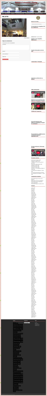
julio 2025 (32, 199)
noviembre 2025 (33, 195)
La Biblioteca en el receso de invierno (36, 162)
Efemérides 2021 (18, 341)
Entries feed (36, 323)
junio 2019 (32, 262)
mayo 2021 (33, 241)
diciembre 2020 (33, 245)
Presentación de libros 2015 (16, 372)
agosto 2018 (33, 271)
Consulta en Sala (41, 183)
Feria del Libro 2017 (17, 351)
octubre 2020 (33, 247)
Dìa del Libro (15, 332)
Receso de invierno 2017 (16, 385)
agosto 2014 (33, 316)
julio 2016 (32, 295)
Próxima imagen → (27, 37)
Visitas (14, 391)
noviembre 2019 (33, 257)
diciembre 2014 (33, 312)
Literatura (15, 356)
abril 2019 (32, 264)
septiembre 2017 (33, 282)
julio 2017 (32, 284)
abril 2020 (32, 253)
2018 (14, 323)
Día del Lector (33, 160)
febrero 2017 (33, 289)
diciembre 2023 (33, 213)
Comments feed (37, 324)
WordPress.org (37, 325)
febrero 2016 (33, 300)
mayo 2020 (33, 252)
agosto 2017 (33, 283)
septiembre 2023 (33, 216)
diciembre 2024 (33, 205)
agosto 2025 (33, 198)
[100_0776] (14, 36)
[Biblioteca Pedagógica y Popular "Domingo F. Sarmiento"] (23, 11)
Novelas (14, 369)
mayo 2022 (33, 229)
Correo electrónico (5, 53)
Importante (33, 161)
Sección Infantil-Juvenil (29, 13)
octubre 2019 (33, 258)
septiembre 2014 (33, 315)
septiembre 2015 (33, 304)
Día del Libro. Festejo (34, 164)
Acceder (36, 322)
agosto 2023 (33, 217)
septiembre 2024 (33, 207)
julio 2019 (32, 261)
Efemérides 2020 (18, 339)
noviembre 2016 (33, 291)
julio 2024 (32, 209)
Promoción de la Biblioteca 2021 (20, 382)
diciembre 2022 (33, 222)
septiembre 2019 (33, 259)
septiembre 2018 (33, 270)
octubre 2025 (33, 196)
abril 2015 (32, 309)
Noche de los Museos (19, 359)
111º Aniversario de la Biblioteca (36, 170)
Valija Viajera (20, 390)
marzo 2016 (33, 299)
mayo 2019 (33, 263)
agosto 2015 (33, 305)
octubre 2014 (33, 314)
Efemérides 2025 (17, 346)
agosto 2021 (33, 238)
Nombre (3, 51)
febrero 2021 (33, 244)
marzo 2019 (33, 265)
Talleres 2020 (15, 390)
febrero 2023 (33, 221)
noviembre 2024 (33, 206)
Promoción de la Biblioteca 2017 (20, 376)
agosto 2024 (33, 208)
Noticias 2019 (16, 361)
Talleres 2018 (15, 388)
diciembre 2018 (33, 267)
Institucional (7, 13)
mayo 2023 (33, 220)
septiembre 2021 (33, 237)
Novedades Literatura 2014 (17, 368)
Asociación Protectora (20, 13)
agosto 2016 (33, 294)
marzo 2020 (33, 254)
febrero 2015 (33, 311)
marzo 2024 (33, 211)
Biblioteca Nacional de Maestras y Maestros (20, 326)
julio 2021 (32, 239)
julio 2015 (32, 306)
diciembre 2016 (33, 290)
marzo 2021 (33, 243)
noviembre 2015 (33, 302)
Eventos (14, 349)
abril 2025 (32, 202)
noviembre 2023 (33, 214)
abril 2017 (32, 287)
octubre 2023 (33, 215)
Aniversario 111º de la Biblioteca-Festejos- (37, 168)
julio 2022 (32, 227)
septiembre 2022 (33, 225)
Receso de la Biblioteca (39, 180)
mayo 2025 (33, 201)
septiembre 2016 (33, 293)
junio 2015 (32, 307)
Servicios (12, 13)
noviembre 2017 (33, 280)
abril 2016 (32, 298)
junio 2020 (32, 251)
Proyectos (15, 384)
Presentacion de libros (18, 371)
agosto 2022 (33, 226)
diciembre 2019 (33, 256)
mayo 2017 (33, 286)
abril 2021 (32, 242)
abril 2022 (32, 230)
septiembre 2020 (33, 248)
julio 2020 (32, 250)
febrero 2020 (33, 255)
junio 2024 (32, 210)
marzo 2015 (33, 310)
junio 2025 (32, 200)
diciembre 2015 (33, 301)
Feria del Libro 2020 (15, 353)
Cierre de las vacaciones (17, 330)
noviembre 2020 (33, 246)
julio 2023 (32, 218)
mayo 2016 (33, 297)
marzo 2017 (33, 288)
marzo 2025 (33, 203)
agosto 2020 (33, 249)
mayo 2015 (33, 308)
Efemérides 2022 (16, 343)
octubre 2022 (33, 224)
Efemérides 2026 (16, 348)
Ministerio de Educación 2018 (17, 357)
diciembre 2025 (33, 194)
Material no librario (39, 13)
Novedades (15, 365)
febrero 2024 (33, 212)
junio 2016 (32, 296)
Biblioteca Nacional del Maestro (21, 325)
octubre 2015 (33, 303)
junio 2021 (32, 240)
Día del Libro (33, 166)
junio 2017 (32, 285)
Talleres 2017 (15, 387)
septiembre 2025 (33, 197)
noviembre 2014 (33, 313)
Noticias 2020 (16, 363)
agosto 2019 (33, 260)
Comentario (4, 44)
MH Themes (13, 394)
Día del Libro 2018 (16, 335)
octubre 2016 (33, 292)
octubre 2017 (33, 281)
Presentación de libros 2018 (20, 374)
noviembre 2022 (33, 223)
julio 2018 (32, 272)
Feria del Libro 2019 (16, 352)
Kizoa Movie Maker (39, 36)
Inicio (3, 13)
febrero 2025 (33, 204)
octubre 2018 (33, 269)
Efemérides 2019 (16, 336)
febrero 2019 (33, 266)
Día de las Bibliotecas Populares (18, 333)
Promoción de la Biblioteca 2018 (20, 378)
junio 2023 (32, 219)
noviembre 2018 (33, 268)
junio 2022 (32, 228)
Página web (4, 56)
